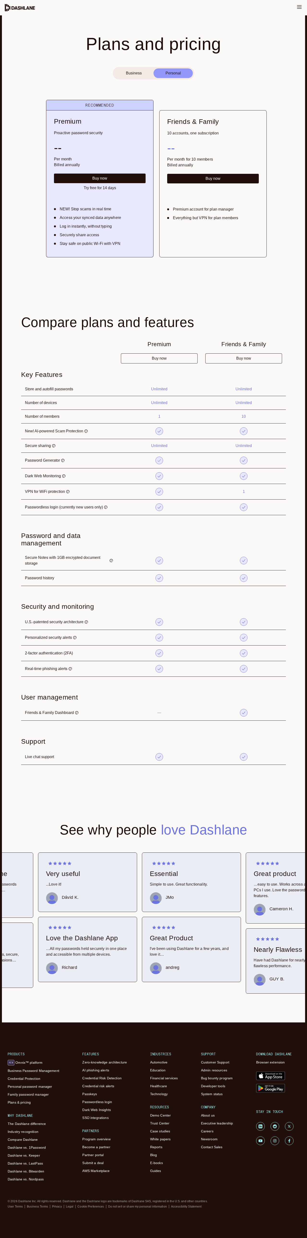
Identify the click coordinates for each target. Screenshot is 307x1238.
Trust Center (160, 1123)
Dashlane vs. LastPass (25, 1163)
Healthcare (158, 1086)
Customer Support (215, 1062)
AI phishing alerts (95, 1070)
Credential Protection (24, 1079)
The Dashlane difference (27, 1124)
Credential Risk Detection (102, 1078)
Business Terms (37, 1206)
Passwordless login (97, 1102)
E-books (156, 1163)
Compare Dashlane (23, 1139)
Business (134, 73)
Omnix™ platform (25, 1062)
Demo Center (160, 1115)
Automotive (158, 1062)
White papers (160, 1139)
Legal (70, 1206)
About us (208, 1115)
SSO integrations (95, 1118)
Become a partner (96, 1147)
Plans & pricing (19, 1102)
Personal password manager (30, 1086)
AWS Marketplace (96, 1171)
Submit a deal (93, 1163)
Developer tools (213, 1086)
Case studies (160, 1131)
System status (212, 1094)
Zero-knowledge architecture (104, 1062)
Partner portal (93, 1155)
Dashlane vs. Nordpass (26, 1179)
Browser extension (270, 1062)
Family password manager (28, 1094)
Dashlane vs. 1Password (27, 1147)
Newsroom (209, 1139)
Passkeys (89, 1094)
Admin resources (214, 1070)
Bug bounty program (217, 1078)
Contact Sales (212, 1147)
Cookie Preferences (90, 1206)
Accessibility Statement (186, 1206)
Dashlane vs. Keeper (24, 1155)
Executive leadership (217, 1123)
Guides (155, 1171)
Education (157, 1070)
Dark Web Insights (96, 1110)
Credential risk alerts (98, 1086)
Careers (207, 1131)
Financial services (164, 1078)
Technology (159, 1094)
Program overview (96, 1139)
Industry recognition (23, 1132)
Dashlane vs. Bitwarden (26, 1171)
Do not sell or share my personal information (137, 1206)
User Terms (15, 1206)
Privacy (57, 1206)
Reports (156, 1147)
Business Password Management (33, 1071)
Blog (153, 1155)
